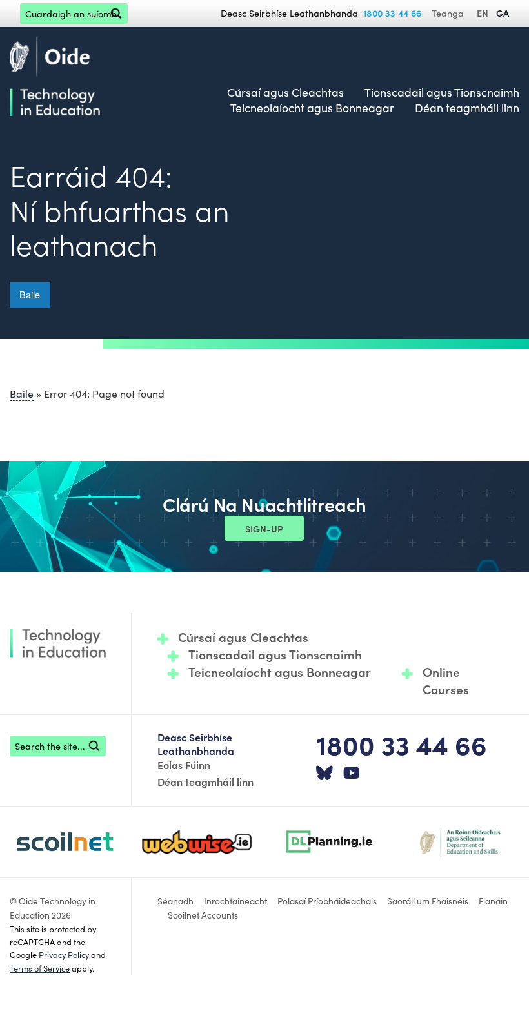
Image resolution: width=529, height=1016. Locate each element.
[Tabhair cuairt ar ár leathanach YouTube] (351, 773)
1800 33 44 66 (392, 12)
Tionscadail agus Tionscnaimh (441, 92)
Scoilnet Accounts (203, 914)
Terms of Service (40, 967)
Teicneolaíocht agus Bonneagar (312, 107)
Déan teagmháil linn (467, 107)
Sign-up (264, 528)
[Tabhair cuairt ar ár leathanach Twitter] (324, 773)
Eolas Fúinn (183, 764)
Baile (29, 294)
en (482, 12)
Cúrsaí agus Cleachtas (285, 92)
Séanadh (175, 900)
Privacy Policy (64, 954)
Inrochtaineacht (235, 900)
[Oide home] (55, 74)
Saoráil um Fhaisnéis (427, 900)
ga (502, 12)
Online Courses (446, 680)
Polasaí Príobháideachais (327, 900)
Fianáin (493, 900)
